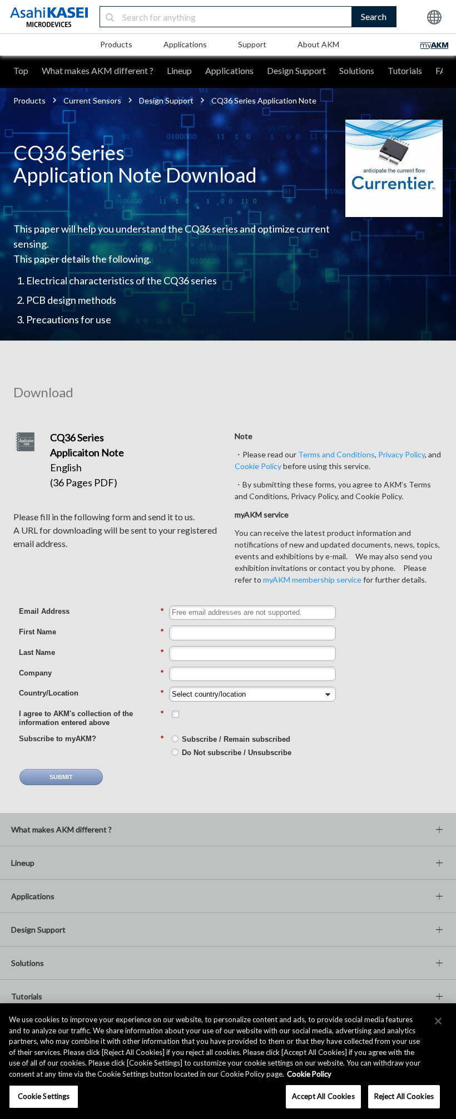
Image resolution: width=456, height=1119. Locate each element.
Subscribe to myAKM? (91, 739)
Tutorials (405, 70)
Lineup (179, 70)
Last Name (91, 652)
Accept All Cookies (323, 1096)
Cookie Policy (258, 466)
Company (91, 673)
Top (20, 70)
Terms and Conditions (336, 454)
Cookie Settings (44, 1096)
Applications (185, 44)
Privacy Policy (401, 454)
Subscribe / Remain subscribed (236, 739)
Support (252, 44)
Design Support (296, 70)
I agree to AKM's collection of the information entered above (91, 718)
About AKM (318, 44)
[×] (438, 1021)
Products (116, 44)
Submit (61, 776)
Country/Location (91, 693)
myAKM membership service (312, 579)
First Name (91, 632)
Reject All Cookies (404, 1096)
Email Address (91, 611)
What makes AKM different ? (97, 70)
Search (373, 16)
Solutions (356, 70)
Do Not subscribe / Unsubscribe (236, 752)
